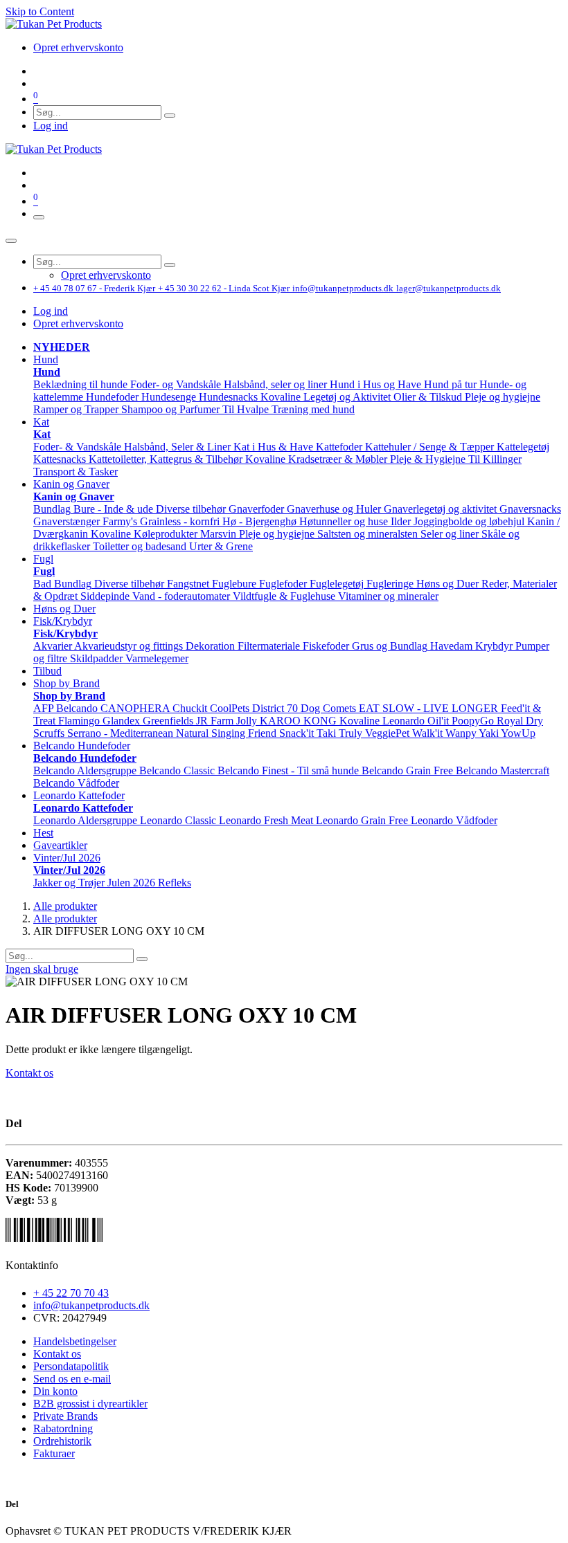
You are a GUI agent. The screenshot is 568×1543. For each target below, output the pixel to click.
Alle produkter (65, 906)
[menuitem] (78, 47)
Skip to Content (40, 11)
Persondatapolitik (71, 1366)
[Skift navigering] (38, 217)
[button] (45, 359)
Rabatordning (63, 1428)
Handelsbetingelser (74, 1341)
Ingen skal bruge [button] (42, 969)
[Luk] (11, 241)
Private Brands (65, 1416)
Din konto (55, 1391)
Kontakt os (29, 1073)
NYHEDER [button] (61, 347)
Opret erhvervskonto (78, 323)
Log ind (50, 125)
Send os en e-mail (72, 1379)
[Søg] (169, 115)
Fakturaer (54, 1453)
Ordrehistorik (62, 1441)
